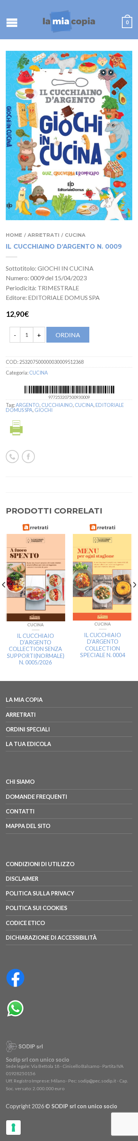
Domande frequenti (36, 796)
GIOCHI (43, 410)
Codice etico (25, 923)
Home (14, 235)
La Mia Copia (24, 699)
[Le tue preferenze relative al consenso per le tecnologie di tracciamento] (13, 1127)
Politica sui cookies (36, 908)
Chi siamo (20, 781)
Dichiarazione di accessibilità (51, 937)
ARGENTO (27, 405)
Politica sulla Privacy (40, 893)
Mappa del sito (28, 826)
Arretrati (43, 235)
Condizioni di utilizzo (40, 864)
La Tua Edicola (28, 744)
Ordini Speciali (28, 729)
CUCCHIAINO (57, 405)
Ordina (68, 334)
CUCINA (75, 235)
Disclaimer (22, 878)
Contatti (20, 811)
